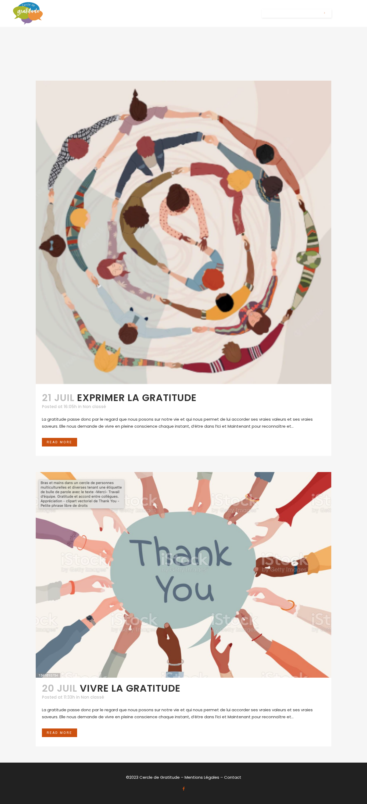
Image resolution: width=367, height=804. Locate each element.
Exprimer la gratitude (137, 398)
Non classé (94, 406)
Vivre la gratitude (130, 688)
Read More (59, 442)
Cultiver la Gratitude (293, 13)
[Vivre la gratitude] (183, 575)
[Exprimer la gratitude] (183, 234)
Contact (232, 777)
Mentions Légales (202, 777)
